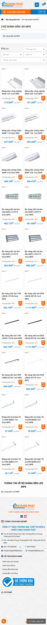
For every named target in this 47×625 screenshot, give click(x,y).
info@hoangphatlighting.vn (13, 551)
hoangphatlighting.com (36, 551)
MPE (13, 98)
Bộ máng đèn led (12, 20)
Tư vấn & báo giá (36, 621)
